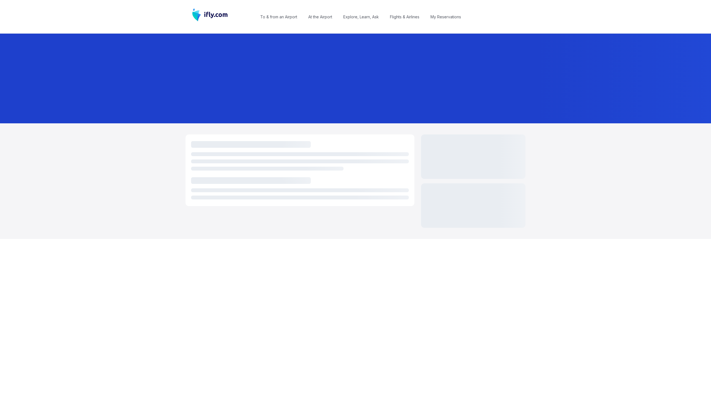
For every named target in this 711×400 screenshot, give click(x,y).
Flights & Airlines (404, 16)
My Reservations (445, 16)
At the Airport (320, 16)
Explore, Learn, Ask (361, 16)
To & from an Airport (278, 16)
